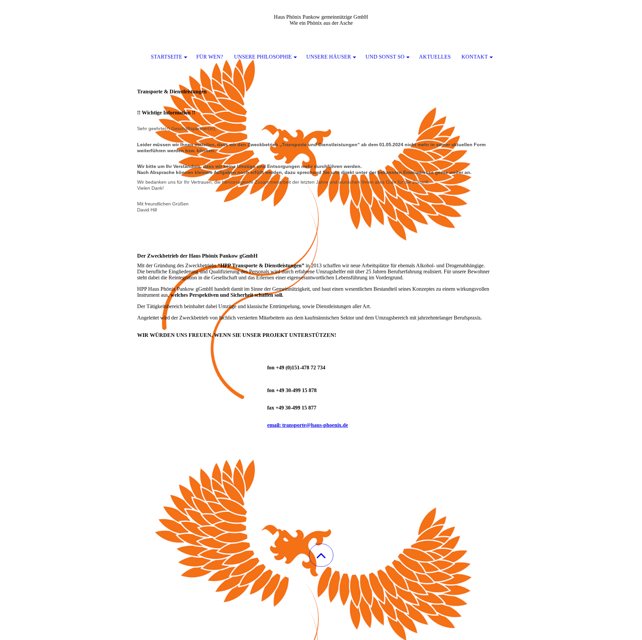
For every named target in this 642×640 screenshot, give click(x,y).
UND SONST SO (385, 57)
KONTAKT (474, 57)
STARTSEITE (166, 57)
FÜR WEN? (209, 57)
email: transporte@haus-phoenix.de (307, 425)
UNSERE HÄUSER (328, 57)
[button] (321, 555)
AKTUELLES (435, 57)
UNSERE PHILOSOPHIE (263, 57)
